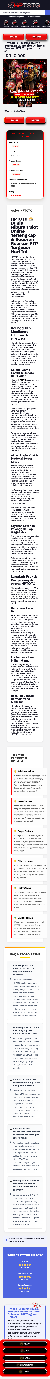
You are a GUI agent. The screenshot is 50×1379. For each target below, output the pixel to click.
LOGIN (13, 37)
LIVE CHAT (27, 1371)
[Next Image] (45, 82)
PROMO (27, 1344)
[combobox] (22, 12)
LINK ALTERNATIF (26, 1364)
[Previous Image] (5, 82)
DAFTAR (36, 37)
